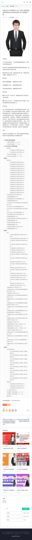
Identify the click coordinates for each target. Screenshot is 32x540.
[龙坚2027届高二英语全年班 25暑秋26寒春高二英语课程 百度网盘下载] (22, 480)
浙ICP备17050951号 (16, 536)
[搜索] (24, 2)
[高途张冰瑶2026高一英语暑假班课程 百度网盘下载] (9, 438)
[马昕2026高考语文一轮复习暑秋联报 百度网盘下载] (22, 438)
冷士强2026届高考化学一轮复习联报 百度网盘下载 (23, 469)
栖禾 (3, 2)
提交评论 (26, 508)
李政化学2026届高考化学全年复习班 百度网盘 (9, 490)
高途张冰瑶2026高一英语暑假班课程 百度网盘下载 (9, 448)
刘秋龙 (4, 404)
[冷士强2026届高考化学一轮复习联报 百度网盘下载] (22, 459)
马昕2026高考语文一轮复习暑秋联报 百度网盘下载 (23, 448)
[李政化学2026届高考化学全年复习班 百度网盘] (9, 480)
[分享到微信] (4, 410)
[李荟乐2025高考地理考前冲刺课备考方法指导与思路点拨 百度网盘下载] (9, 459)
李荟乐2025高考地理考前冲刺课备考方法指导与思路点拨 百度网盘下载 (9, 469)
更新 (9, 404)
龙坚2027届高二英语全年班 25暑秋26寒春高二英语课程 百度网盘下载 (23, 490)
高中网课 (12, 17)
